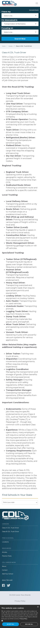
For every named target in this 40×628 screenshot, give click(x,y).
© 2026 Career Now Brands (20, 595)
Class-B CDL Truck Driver (10, 531)
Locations (5, 542)
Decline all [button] (29, 624)
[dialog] (20, 616)
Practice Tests (6, 556)
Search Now (20, 39)
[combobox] (20, 15)
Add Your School (7, 574)
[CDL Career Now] (9, 3)
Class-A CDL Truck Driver (10, 528)
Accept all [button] (10, 624)
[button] (20, 621)
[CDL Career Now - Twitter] (8, 585)
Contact (4, 570)
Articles (4, 552)
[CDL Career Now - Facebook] (3, 585)
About (4, 566)
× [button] (38, 607)
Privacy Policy (20, 601)
